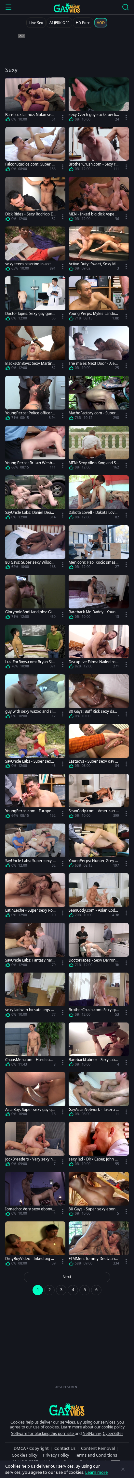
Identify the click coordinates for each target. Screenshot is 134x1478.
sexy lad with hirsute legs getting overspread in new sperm (30, 1010)
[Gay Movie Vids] (67, 8)
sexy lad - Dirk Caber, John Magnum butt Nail (93, 1159)
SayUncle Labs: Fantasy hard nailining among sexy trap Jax (30, 960)
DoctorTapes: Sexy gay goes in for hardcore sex (29, 313)
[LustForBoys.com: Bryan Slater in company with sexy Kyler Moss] (35, 648)
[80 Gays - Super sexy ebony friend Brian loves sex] (99, 1195)
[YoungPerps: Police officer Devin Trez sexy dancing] (35, 399)
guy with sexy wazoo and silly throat (30, 711)
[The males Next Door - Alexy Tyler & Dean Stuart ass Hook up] (99, 349)
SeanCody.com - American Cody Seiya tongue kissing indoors (94, 811)
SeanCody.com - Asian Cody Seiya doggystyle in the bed (93, 910)
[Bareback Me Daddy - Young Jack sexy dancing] (99, 598)
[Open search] (125, 7)
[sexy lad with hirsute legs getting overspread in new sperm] (35, 996)
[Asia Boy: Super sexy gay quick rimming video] (35, 1095)
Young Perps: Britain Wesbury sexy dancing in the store (29, 463)
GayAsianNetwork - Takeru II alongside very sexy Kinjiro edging (93, 1109)
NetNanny (92, 1433)
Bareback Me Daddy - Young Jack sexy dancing (93, 612)
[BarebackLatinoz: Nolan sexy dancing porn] (35, 100)
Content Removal (98, 1448)
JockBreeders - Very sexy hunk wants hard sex (30, 1159)
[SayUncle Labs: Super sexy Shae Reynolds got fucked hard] (35, 847)
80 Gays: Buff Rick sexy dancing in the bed (93, 711)
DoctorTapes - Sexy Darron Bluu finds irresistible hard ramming (94, 960)
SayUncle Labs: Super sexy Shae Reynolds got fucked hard (30, 861)
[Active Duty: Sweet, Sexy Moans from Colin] (99, 249)
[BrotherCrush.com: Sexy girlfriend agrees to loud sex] (99, 996)
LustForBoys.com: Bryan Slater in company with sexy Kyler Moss (30, 662)
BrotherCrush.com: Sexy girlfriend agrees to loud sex (93, 1010)
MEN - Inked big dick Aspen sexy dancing (93, 214)
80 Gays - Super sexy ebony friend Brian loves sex (93, 1209)
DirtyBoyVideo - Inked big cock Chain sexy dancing (30, 1258)
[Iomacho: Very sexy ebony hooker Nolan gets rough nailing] (35, 1195)
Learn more (96, 1472)
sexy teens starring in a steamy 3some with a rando (30, 264)
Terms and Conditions (96, 1455)
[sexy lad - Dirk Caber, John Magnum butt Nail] (99, 1145)
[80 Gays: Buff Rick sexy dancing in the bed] (99, 697)
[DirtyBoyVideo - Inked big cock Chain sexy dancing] (35, 1244)
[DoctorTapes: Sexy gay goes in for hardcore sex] (35, 299)
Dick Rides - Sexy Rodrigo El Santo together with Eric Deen (30, 214)
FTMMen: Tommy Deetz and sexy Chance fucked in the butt (93, 1258)
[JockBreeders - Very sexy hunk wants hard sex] (35, 1145)
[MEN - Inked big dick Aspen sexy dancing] (99, 200)
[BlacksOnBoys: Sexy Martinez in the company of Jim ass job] (35, 349)
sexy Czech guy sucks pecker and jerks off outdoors (93, 114)
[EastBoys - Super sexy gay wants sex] (99, 747)
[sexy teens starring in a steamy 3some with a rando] (35, 249)
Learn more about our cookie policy (93, 1427)
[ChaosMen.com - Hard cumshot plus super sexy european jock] (35, 1045)
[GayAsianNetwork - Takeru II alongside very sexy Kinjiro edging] (99, 1095)
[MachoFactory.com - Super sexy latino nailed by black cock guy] (99, 399)
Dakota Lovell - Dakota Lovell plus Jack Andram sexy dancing (94, 512)
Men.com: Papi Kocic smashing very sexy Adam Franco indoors (94, 562)
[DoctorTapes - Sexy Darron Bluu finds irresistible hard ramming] (99, 946)
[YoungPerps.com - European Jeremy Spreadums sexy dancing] (35, 797)
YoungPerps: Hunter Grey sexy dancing (93, 861)
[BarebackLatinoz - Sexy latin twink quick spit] (99, 1045)
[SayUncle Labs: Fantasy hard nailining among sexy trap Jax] (35, 946)
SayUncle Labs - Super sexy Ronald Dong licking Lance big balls (30, 761)
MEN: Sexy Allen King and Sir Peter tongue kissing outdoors (94, 463)
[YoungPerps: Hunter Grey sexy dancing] (99, 847)
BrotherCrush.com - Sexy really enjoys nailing (93, 164)
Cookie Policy (24, 1455)
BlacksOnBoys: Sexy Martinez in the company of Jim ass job (30, 363)
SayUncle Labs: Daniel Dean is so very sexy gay (30, 512)
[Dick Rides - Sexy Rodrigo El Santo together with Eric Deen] (35, 200)
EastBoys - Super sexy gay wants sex (93, 761)
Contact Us (64, 1448)
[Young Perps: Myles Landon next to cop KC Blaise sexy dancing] (99, 299)
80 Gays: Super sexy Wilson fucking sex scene (29, 562)
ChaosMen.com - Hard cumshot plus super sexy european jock (30, 1059)
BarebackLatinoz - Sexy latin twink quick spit (93, 1059)
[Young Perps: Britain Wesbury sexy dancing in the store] (35, 449)
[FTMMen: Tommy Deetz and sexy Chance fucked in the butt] (99, 1244)
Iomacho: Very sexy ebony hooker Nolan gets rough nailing (30, 1209)
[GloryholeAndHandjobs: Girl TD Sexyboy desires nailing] (35, 598)
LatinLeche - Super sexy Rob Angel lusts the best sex (30, 910)
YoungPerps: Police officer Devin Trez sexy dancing (30, 413)
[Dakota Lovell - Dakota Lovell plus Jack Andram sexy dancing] (99, 498)
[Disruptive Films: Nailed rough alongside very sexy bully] (99, 648)
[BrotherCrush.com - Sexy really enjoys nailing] (99, 150)
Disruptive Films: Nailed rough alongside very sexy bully (94, 662)
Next (67, 1276)
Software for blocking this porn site (43, 1433)
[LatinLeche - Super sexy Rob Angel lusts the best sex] (35, 896)
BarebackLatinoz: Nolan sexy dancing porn (30, 114)
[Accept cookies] (123, 1469)
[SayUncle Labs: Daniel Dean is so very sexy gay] (35, 498)
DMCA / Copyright (31, 1448)
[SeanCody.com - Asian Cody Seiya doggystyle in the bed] (99, 896)
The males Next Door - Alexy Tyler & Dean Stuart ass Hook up (94, 363)
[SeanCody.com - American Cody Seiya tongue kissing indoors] (99, 797)
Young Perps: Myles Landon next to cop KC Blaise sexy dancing (93, 313)
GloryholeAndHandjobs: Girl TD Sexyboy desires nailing (29, 612)
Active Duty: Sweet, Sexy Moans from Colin (93, 264)
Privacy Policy (56, 1455)
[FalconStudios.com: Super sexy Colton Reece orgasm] (35, 150)
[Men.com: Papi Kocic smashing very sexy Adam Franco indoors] (99, 548)
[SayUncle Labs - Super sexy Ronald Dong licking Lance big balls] (35, 747)
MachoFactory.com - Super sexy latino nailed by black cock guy (94, 413)
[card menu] (63, 117)
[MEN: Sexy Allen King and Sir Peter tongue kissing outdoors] (99, 449)
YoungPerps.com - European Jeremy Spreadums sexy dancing (30, 811)
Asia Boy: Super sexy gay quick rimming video (30, 1109)
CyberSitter (113, 1433)
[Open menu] (8, 7)
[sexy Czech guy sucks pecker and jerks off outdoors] (99, 100)
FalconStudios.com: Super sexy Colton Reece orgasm (29, 164)
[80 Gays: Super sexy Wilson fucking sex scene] (35, 548)
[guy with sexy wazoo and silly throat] (35, 697)
